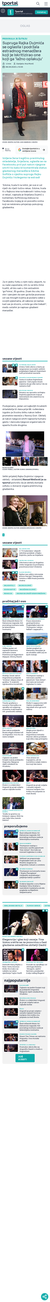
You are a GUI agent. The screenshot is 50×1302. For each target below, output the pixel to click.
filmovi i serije (33, 906)
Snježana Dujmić (28, 589)
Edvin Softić (9, 589)
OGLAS (25, 26)
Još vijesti (22, 1058)
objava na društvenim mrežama (30, 593)
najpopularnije (17, 980)
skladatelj (9, 585)
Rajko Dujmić (25, 585)
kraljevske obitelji (13, 906)
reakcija (8, 593)
